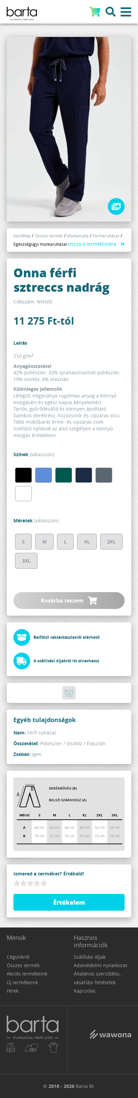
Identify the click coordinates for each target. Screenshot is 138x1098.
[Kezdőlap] (33, 1040)
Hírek (12, 991)
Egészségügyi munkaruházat (40, 244)
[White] (23, 493)
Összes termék (49, 235)
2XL (111, 541)
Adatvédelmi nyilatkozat (100, 965)
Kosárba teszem (63, 600)
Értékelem (69, 902)
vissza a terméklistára (92, 244)
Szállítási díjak (90, 957)
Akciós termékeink (27, 973)
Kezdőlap (21, 235)
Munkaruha (77, 235)
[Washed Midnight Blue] (83, 475)
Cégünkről (18, 957)
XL (87, 541)
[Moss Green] (63, 475)
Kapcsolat (84, 991)
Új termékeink (22, 982)
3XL (26, 561)
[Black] (23, 475)
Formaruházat (106, 235)
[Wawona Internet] (110, 1039)
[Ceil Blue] (43, 475)
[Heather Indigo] (103, 475)
